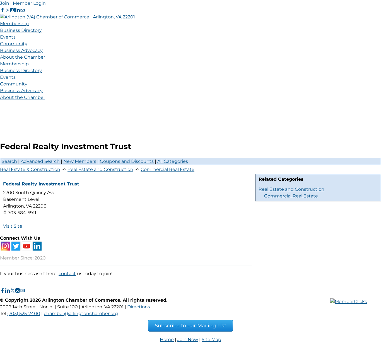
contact (67, 273)
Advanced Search (40, 161)
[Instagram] (12, 10)
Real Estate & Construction (30, 169)
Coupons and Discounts (127, 161)
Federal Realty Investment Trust (41, 184)
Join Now (187, 339)
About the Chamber (22, 57)
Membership (14, 23)
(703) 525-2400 (23, 313)
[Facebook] (2, 10)
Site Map (211, 339)
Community (13, 43)
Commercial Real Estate (291, 196)
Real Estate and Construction (291, 189)
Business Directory (21, 30)
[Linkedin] (17, 10)
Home (167, 339)
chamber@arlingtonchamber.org (81, 313)
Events (8, 37)
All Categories (172, 161)
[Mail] (22, 10)
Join (4, 3)
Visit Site (12, 226)
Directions (138, 306)
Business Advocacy (21, 50)
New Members (79, 161)
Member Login (29, 3)
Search (9, 161)
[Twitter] (7, 10)
